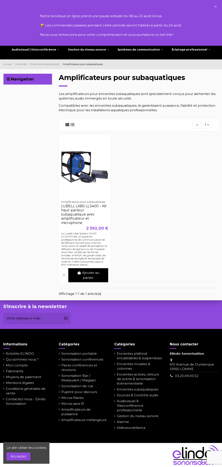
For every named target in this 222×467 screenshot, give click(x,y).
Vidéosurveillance (131, 428)
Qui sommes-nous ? (22, 359)
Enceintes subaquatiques (137, 389)
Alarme (123, 422)
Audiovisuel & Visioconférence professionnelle (130, 405)
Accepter (18, 456)
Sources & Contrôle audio (137, 395)
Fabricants (14, 371)
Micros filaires (72, 398)
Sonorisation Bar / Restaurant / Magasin (78, 378)
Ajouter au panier (90, 275)
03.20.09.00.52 (186, 376)
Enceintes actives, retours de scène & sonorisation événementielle (138, 378)
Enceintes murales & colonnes (133, 366)
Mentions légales (20, 383)
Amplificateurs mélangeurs (83, 420)
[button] (215, 6)
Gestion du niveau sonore (137, 416)
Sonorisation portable (79, 353)
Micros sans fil (72, 404)
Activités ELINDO (20, 353)
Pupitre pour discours (79, 392)
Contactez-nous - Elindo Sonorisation (26, 401)
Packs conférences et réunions (79, 367)
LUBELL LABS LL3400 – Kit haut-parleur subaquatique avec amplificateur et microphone (84, 214)
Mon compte (17, 365)
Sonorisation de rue (77, 386)
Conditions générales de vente (26, 391)
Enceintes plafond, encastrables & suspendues (139, 355)
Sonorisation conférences (82, 359)
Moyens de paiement (23, 377)
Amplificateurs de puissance (76, 411)
